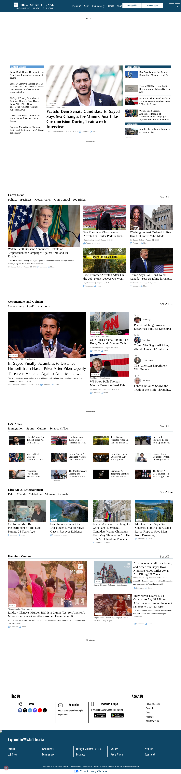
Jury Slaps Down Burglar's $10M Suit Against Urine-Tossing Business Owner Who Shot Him (119, 461)
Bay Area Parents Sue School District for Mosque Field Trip (154, 73)
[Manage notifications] (6, 768)
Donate (110, 6)
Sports (30, 428)
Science (114, 749)
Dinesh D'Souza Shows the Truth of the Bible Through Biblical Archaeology (151, 389)
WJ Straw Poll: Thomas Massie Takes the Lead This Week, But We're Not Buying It (108, 387)
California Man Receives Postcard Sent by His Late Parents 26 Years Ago (24, 527)
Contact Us (150, 708)
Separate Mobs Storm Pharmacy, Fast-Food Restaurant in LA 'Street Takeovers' (27, 130)
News (86, 6)
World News (48, 749)
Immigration (15, 428)
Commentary (98, 6)
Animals (63, 494)
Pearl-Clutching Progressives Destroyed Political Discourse (153, 326)
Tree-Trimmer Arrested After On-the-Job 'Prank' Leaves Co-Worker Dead (104, 278)
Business (26, 199)
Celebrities (35, 494)
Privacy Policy (87, 766)
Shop (119, 6)
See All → (166, 197)
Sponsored (150, 754)
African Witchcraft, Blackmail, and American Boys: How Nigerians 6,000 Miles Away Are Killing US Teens (152, 568)
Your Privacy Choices (93, 771)
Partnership (150, 716)
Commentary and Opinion (25, 301)
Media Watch (43, 199)
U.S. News (15, 424)
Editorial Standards (153, 704)
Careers (148, 712)
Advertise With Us (152, 721)
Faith (11, 494)
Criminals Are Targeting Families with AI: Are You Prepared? (120, 475)
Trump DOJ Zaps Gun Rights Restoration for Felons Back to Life (154, 89)
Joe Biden (79, 199)
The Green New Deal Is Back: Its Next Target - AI (161, 474)
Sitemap (96, 766)
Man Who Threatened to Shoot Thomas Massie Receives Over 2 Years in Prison (154, 101)
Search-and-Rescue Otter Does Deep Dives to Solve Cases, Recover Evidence (67, 527)
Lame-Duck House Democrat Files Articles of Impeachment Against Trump (27, 75)
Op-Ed (31, 306)
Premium (76, 6)
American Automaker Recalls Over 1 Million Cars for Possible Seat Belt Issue (36, 478)
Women (50, 494)
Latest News (16, 195)
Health (21, 494)
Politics (12, 199)
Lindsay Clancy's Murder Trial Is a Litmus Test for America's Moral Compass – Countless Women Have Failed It (27, 88)
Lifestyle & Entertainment (25, 489)
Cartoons (44, 306)
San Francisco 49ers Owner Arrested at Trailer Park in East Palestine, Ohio (102, 235)
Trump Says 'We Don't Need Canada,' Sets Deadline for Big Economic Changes (149, 278)
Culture (42, 428)
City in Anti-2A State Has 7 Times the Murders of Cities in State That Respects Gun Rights (78, 461)
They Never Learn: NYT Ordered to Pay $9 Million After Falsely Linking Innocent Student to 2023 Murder (152, 601)
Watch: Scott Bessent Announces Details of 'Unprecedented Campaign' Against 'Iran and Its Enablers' (154, 115)
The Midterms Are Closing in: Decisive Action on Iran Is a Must (78, 475)
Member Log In (152, 5)
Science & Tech (59, 428)
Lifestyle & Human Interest (88, 749)
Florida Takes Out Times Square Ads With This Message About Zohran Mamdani (36, 443)
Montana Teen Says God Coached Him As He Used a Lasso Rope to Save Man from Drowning (153, 529)
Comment (85, 131)
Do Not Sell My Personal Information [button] (127, 766)
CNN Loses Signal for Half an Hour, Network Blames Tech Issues (25, 118)
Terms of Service (107, 766)
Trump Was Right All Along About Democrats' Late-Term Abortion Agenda (152, 349)
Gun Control (62, 199)
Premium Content (20, 556)
